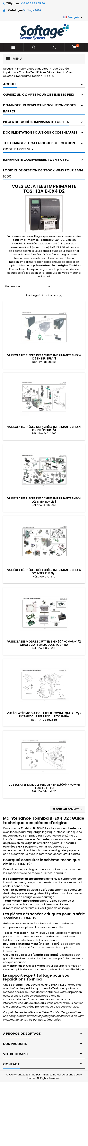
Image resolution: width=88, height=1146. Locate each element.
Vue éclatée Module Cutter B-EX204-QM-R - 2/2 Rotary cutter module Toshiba (44, 714)
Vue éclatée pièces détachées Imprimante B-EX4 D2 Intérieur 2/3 (44, 500)
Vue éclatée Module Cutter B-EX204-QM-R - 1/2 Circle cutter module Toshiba (44, 643)
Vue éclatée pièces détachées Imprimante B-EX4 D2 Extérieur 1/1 (44, 357)
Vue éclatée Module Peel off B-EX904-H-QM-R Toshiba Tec (44, 786)
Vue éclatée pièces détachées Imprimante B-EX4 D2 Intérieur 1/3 (44, 428)
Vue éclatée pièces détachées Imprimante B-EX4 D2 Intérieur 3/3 (44, 571)
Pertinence (28, 286)
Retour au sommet (67, 809)
